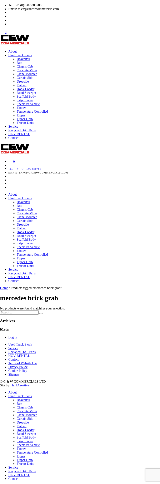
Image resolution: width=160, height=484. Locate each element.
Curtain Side (25, 77)
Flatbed (21, 85)
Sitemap (13, 374)
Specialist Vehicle (28, 104)
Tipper (21, 115)
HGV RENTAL (19, 134)
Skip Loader (25, 100)
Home (4, 288)
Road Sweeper (26, 92)
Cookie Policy (17, 370)
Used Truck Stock (20, 55)
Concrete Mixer (27, 70)
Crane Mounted (27, 74)
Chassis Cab (25, 66)
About (12, 51)
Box (19, 62)
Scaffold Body (26, 96)
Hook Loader (25, 89)
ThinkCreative (19, 385)
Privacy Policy (18, 367)
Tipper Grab (25, 119)
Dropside (23, 81)
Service (13, 126)
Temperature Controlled (32, 111)
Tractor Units (25, 122)
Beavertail (23, 59)
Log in (12, 337)
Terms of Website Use (22, 363)
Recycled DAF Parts (22, 130)
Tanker (21, 107)
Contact (13, 138)
